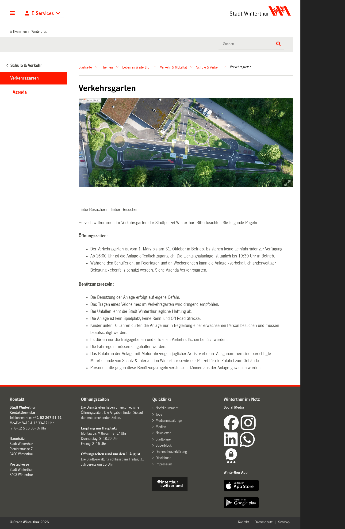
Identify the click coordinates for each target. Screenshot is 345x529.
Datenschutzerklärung (171, 452)
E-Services (42, 13)
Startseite (85, 67)
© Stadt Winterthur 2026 (29, 522)
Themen (107, 67)
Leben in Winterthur (136, 67)
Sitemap (284, 522)
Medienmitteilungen (170, 420)
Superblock (164, 445)
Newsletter (163, 433)
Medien (161, 427)
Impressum (164, 464)
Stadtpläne (163, 439)
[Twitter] (256, 429)
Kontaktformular (22, 412)
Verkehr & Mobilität (173, 67)
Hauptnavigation (12, 13)
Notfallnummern (167, 408)
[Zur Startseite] (216, 11)
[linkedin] (232, 446)
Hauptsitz (17, 439)
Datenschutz (263, 522)
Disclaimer (163, 458)
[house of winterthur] (170, 489)
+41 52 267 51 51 (47, 418)
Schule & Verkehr (208, 67)
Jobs (159, 414)
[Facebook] (232, 429)
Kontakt (243, 522)
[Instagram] (248, 429)
